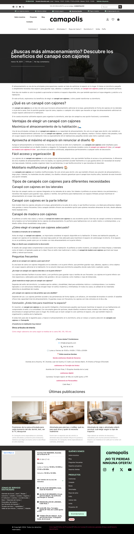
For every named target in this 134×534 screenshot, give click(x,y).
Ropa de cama (73, 493)
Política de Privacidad (64, 527)
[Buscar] (120, 6)
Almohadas (61, 29)
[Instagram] (16, 6)
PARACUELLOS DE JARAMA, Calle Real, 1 (50, 502)
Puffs (104, 29)
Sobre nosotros (19, 17)
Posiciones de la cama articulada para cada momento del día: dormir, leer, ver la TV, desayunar (28, 429)
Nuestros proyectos (75, 466)
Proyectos (33, 17)
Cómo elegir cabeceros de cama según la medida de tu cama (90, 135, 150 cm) (41, 332)
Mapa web (106, 527)
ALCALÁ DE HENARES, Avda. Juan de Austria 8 (51, 488)
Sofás (98, 29)
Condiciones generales (94, 527)
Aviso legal (52, 527)
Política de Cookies (79, 527)
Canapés (71, 482)
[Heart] (113, 19)
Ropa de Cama (74, 29)
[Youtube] (20, 6)
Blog (43, 17)
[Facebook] (13, 6)
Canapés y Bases (46, 29)
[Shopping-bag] (118, 19)
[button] (50, 454)
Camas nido (72, 500)
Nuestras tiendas (74, 469)
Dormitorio (88, 29)
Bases (71, 486)
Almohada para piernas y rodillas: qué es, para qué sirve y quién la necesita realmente (67, 429)
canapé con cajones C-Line (100, 147)
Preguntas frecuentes (76, 462)
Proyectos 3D (73, 507)
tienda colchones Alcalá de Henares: (67, 358)
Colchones (32, 29)
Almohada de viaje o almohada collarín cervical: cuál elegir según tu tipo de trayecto (103, 429)
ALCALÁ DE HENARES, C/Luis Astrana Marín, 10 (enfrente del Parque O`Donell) (49, 495)
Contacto (29, 22)
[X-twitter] (23, 6)
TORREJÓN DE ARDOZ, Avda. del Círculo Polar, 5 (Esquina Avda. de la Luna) (49, 517)
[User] (107, 19)
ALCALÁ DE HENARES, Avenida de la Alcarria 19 (49, 453)
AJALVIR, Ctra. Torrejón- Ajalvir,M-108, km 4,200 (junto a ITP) (50, 509)
